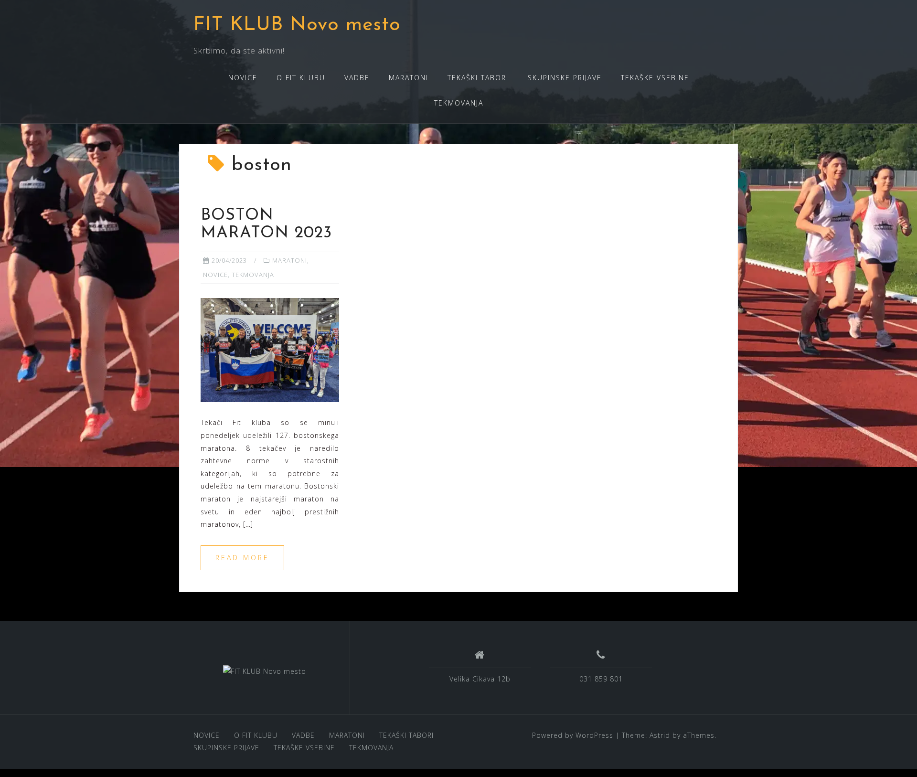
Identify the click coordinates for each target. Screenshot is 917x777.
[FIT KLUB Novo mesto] (264, 671)
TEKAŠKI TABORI (478, 77)
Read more (242, 557)
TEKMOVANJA (458, 102)
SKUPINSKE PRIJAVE (565, 77)
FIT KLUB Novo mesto (297, 25)
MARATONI (408, 77)
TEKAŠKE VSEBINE (655, 77)
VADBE (357, 77)
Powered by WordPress (572, 735)
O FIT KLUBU (301, 77)
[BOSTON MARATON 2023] (270, 349)
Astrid (660, 735)
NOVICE (242, 77)
